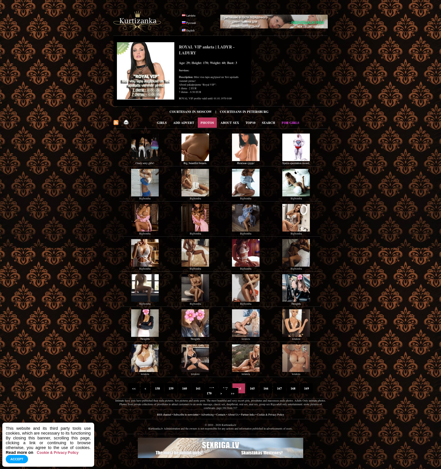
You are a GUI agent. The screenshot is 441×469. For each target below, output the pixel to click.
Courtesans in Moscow (191, 111)
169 (306, 388)
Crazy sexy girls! (145, 163)
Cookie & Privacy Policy (270, 414)
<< (134, 388)
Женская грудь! (245, 163)
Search (268, 122)
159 (171, 388)
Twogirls (296, 303)
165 (252, 388)
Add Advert (183, 122)
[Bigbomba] (145, 195)
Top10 (250, 122)
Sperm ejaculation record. (296, 163)
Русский (191, 23)
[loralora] (246, 336)
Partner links (248, 414)
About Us (233, 414)
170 (209, 393)
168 (293, 388)
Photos (207, 122)
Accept (16, 459)
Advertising (207, 414)
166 (265, 388)
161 (198, 388)
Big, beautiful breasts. (195, 163)
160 (184, 388)
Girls (162, 122)
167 (279, 388)
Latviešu (190, 15)
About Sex (229, 122)
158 (157, 388)
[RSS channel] (116, 123)
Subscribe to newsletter (186, 414)
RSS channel (164, 414)
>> (233, 393)
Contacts (221, 414)
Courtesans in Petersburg (244, 111)
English (190, 30)
